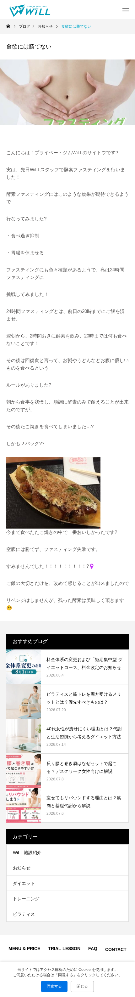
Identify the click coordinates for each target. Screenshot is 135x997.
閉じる (82, 986)
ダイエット (24, 883)
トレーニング (26, 898)
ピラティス (24, 914)
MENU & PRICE (24, 948)
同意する (54, 986)
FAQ (92, 948)
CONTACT (116, 949)
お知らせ (21, 867)
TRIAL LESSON (64, 948)
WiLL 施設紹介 (27, 852)
